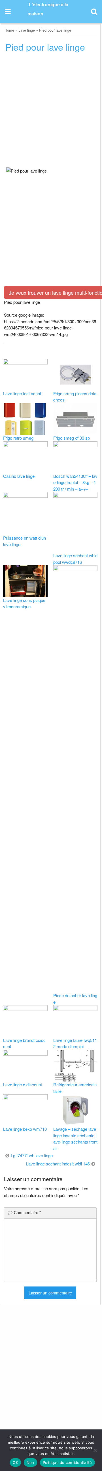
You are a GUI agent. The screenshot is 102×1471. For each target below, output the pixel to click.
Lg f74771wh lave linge (32, 1155)
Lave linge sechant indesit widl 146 (58, 1164)
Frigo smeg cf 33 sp (71, 438)
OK (15, 1462)
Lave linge (26, 30)
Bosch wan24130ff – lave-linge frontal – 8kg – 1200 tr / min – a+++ (75, 482)
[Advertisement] (51, 111)
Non (30, 1462)
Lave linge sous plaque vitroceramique (24, 603)
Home (9, 30)
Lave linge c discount (22, 1084)
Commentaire (27, 1212)
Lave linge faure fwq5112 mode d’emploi (75, 1043)
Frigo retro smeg (18, 438)
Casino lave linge (19, 476)
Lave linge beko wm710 (25, 1129)
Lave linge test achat (22, 393)
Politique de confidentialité (67, 1462)
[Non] (95, 1450)
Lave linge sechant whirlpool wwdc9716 (75, 558)
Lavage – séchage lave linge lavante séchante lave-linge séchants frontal (75, 1138)
